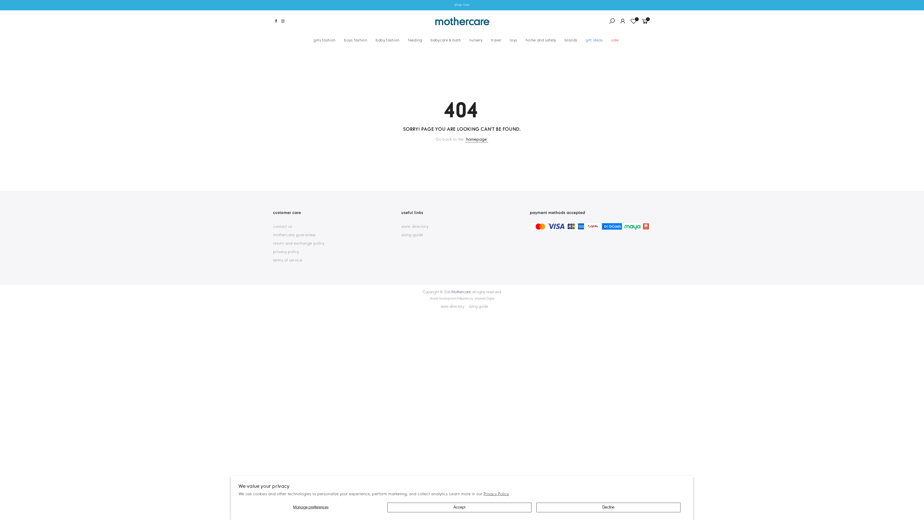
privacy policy (286, 252)
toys (513, 40)
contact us (282, 227)
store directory (415, 227)
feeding (415, 40)
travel (496, 40)
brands (571, 40)
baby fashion (388, 40)
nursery (476, 40)
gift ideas (594, 40)
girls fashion (325, 40)
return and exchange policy (299, 244)
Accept (459, 507)
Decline (609, 507)
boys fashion (355, 40)
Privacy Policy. (496, 494)
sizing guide (412, 235)
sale (615, 40)
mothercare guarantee (294, 235)
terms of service (287, 260)
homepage (476, 140)
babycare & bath (446, 40)
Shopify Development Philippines (449, 298)
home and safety (541, 40)
